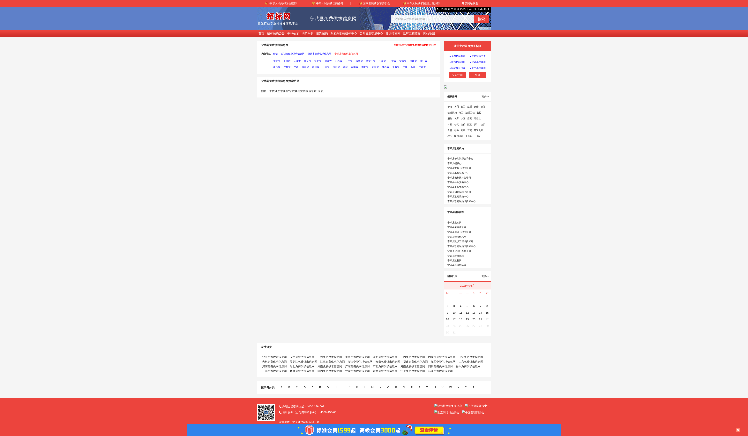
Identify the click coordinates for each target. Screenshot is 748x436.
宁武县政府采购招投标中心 (461, 201)
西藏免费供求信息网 (302, 371)
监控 (479, 112)
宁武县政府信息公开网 (459, 251)
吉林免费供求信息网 (274, 361)
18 (460, 319)
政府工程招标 (412, 33)
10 (454, 312)
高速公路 (478, 130)
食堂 (449, 130)
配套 (469, 124)
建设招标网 (393, 33)
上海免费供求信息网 (330, 357)
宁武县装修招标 (455, 255)
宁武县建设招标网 (456, 265)
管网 (469, 130)
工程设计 (470, 136)
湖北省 (364, 67)
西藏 (345, 67)
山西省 (338, 61)
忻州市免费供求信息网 (319, 53)
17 (454, 319)
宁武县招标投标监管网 (459, 177)
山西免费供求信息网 (412, 357)
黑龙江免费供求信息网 (303, 361)
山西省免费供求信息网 (292, 53)
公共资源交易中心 (371, 33)
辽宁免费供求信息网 (471, 357)
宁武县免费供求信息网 (346, 53)
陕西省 (385, 67)
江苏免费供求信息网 (332, 361)
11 (460, 312)
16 (447, 319)
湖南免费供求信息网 (330, 366)
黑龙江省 (370, 61)
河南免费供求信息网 (274, 366)
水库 (456, 118)
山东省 (392, 61)
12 (467, 312)
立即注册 (457, 74)
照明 (479, 136)
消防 (449, 118)
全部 (275, 53)
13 (473, 312)
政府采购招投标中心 (344, 33)
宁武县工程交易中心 (457, 172)
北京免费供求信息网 (274, 357)
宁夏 (405, 67)
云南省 (325, 67)
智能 (483, 106)
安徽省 (402, 61)
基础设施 (452, 112)
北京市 (276, 61)
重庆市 (307, 61)
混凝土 (477, 118)
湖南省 (375, 67)
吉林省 (359, 61)
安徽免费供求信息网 (388, 361)
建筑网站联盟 (470, 3)
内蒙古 (328, 61)
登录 (477, 74)
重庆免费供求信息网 (357, 357)
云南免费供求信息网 (274, 371)
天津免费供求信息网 (302, 357)
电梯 (456, 130)
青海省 (395, 67)
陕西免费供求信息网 (330, 371)
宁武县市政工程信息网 (459, 168)
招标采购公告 (276, 33)
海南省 (305, 67)
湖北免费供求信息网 (302, 366)
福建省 (413, 61)
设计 (476, 124)
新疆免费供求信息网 (440, 371)
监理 (469, 106)
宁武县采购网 (454, 222)
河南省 (354, 67)
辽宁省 (348, 61)
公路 (449, 106)
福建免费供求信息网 (415, 361)
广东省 (286, 67)
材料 (449, 124)
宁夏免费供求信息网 (412, 371)
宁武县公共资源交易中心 (460, 158)
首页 (261, 33)
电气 (456, 124)
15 (487, 312)
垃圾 (483, 124)
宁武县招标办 (454, 163)
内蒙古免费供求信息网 (441, 357)
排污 (449, 136)
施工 (463, 106)
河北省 (317, 61)
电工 (461, 112)
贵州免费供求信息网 (468, 366)
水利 (456, 106)
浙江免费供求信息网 (360, 361)
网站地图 (429, 33)
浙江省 (423, 61)
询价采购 (307, 33)
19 (467, 319)
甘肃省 (422, 67)
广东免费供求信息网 (357, 366)
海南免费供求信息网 (412, 366)
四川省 (315, 67)
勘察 (463, 130)
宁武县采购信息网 (456, 227)
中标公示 (293, 33)
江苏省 (382, 61)
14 (480, 312)
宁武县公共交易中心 (457, 182)
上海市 (286, 61)
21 (480, 319)
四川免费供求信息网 (440, 366)
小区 (463, 118)
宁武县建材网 (454, 260)
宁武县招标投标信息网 (459, 191)
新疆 (413, 67)
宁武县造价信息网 (456, 236)
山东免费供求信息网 (471, 361)
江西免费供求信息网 (443, 361)
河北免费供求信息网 (385, 357)
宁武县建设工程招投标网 (460, 241)
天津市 (297, 61)
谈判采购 (322, 33)
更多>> (485, 96)
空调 (469, 118)
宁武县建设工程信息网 (459, 232)
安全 (476, 106)
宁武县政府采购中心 (457, 196)
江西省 (276, 67)
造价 (463, 124)
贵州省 (336, 67)
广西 (296, 67)
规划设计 (458, 136)
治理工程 (470, 112)
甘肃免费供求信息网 (357, 371)
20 (473, 319)
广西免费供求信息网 (385, 366)
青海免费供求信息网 (385, 371)
